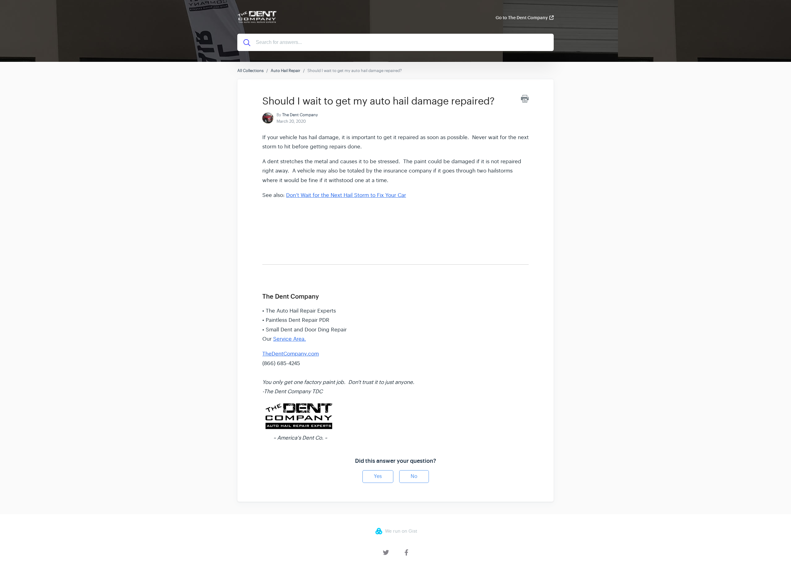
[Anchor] (267, 282)
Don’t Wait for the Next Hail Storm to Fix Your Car (346, 195)
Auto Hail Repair (285, 70)
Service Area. (289, 339)
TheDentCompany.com (290, 354)
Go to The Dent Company (522, 17)
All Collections (250, 70)
